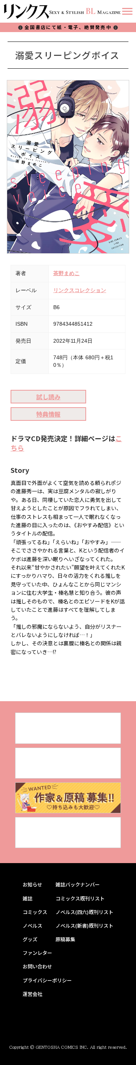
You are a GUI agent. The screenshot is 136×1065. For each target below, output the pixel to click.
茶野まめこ (66, 273)
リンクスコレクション (79, 290)
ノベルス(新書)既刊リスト (84, 925)
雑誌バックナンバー (78, 884)
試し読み (48, 396)
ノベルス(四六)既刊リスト (84, 912)
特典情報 (48, 414)
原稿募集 (65, 939)
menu (127, 11)
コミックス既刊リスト (80, 898)
